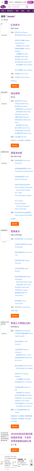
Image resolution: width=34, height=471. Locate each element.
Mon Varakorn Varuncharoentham (20, 202)
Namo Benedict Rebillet (23, 190)
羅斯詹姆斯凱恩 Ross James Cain (23, 254)
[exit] (2, 2)
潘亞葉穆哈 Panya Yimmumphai (20, 302)
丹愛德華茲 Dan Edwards (22, 330)
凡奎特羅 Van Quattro (21, 290)
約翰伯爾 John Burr (20, 137)
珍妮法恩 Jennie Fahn (21, 114)
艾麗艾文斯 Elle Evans (21, 103)
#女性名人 (14, 81)
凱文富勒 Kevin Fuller (21, 59)
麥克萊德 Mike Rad (22, 125)
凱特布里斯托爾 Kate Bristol (23, 395)
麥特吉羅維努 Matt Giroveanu (24, 365)
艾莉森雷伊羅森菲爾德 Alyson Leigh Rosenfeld (24, 335)
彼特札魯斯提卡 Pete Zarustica (21, 343)
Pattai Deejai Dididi (20, 209)
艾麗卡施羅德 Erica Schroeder (24, 403)
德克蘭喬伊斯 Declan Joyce (23, 133)
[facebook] (31, 461)
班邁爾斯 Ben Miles (22, 54)
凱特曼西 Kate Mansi (21, 106)
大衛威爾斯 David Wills (23, 379)
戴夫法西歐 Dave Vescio (22, 128)
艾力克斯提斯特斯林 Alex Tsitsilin (22, 411)
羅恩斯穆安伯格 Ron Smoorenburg (21, 294)
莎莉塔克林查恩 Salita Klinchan (21, 270)
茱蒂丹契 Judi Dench (21, 32)
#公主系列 (14, 421)
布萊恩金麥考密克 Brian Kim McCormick (23, 359)
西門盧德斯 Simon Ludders (24, 64)
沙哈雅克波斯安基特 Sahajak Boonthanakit (23, 245)
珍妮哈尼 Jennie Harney (22, 400)
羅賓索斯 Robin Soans (21, 56)
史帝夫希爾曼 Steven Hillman (23, 70)
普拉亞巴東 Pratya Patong (24, 282)
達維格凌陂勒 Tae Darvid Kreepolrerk (22, 162)
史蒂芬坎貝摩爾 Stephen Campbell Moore (22, 42)
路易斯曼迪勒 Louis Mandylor (23, 239)
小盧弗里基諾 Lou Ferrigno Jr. (24, 109)
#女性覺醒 (21, 416)
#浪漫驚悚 (28, 140)
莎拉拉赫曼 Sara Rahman (24, 406)
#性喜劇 (13, 219)
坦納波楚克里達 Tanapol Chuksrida (22, 262)
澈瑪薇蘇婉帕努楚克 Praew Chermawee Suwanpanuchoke (24, 170)
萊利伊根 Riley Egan (21, 101)
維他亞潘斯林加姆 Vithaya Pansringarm (23, 278)
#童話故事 (14, 418)
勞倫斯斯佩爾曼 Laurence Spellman (22, 50)
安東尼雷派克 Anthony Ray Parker (23, 121)
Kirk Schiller (18, 192)
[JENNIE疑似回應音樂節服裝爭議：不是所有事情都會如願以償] (5, 437)
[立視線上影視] (3, 6)
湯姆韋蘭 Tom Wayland (23, 392)
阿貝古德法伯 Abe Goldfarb (24, 368)
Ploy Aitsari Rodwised (22, 206)
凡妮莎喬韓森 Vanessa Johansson (22, 351)
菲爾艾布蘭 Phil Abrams (22, 117)
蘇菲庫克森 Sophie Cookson (23, 35)
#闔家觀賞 (14, 416)
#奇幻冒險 (28, 418)
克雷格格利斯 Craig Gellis (22, 130)
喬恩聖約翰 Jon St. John (23, 355)
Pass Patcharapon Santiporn (23, 195)
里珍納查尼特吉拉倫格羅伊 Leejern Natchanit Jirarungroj (23, 214)
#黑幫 (12, 310)
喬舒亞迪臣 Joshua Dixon (22, 307)
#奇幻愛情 (21, 140)
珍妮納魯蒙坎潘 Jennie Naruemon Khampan (22, 178)
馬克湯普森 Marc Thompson (23, 382)
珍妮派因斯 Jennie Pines (23, 284)
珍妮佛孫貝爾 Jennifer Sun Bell (23, 388)
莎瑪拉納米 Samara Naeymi (23, 398)
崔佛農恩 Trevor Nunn (21, 73)
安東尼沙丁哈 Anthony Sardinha (21, 375)
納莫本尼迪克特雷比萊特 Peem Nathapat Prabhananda (23, 186)
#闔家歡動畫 (28, 416)
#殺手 (16, 310)
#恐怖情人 (14, 140)
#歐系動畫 (21, 418)
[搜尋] (27, 6)
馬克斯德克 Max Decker (23, 111)
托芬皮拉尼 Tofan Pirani (22, 287)
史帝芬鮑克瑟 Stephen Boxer (23, 62)
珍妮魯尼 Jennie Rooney (22, 77)
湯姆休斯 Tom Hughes (23, 46)
